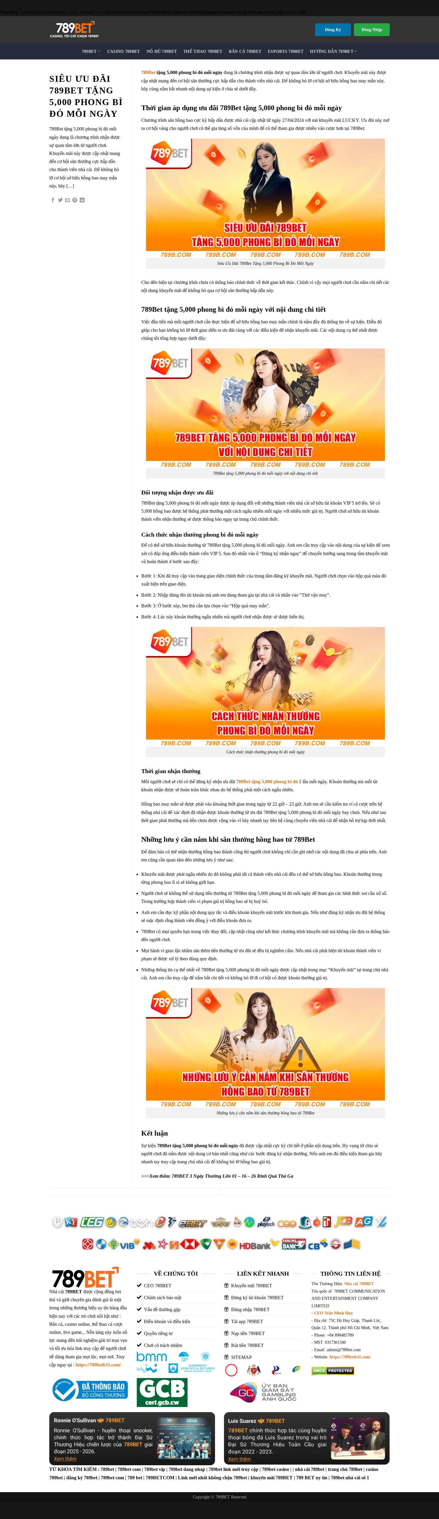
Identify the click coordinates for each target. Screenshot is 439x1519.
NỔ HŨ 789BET (162, 51)
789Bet (148, 72)
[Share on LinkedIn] (82, 200)
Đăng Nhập (372, 29)
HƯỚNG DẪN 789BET (331, 51)
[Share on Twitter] (60, 200)
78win (351, 1400)
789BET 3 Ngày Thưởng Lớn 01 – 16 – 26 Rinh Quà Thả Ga (232, 1176)
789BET (89, 51)
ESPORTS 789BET (285, 51)
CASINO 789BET (123, 51)
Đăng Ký (333, 29)
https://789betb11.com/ (98, 1364)
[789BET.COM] (87, 29)
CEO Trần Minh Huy (333, 1313)
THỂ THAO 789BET (202, 51)
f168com (332, 1392)
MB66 (336, 1400)
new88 (367, 1400)
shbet (374, 1384)
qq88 (316, 1392)
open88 (318, 1400)
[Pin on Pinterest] (74, 200)
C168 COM (355, 1392)
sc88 (373, 1392)
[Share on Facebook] (52, 200)
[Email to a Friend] (67, 200)
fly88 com (321, 1384)
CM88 (340, 1384)
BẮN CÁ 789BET (245, 51)
